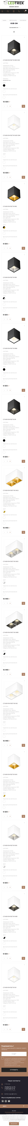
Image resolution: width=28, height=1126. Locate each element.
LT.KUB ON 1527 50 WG (10, 774)
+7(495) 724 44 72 (9, 1087)
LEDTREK (5, 63)
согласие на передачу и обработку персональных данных (15, 1059)
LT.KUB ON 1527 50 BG (10, 206)
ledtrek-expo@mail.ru (10, 1094)
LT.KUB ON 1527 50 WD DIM (11, 135)
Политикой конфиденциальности (12, 1061)
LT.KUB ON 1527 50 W (9, 987)
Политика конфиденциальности (14, 1112)
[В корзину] (23, 106)
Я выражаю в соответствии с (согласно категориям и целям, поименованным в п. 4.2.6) (15, 1062)
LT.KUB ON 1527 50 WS (10, 845)
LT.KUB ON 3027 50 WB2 (11, 632)
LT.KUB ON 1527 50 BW (10, 348)
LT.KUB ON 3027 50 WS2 (10, 561)
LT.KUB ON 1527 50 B (9, 419)
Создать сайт (10, 1114)
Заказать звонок (14, 6)
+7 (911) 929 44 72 (9, 1089)
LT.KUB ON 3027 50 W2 (10, 703)
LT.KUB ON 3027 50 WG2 (11, 490)
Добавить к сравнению (24, 37)
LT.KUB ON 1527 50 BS (10, 277)
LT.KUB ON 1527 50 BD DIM (11, 60)
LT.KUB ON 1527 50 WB (10, 916)
